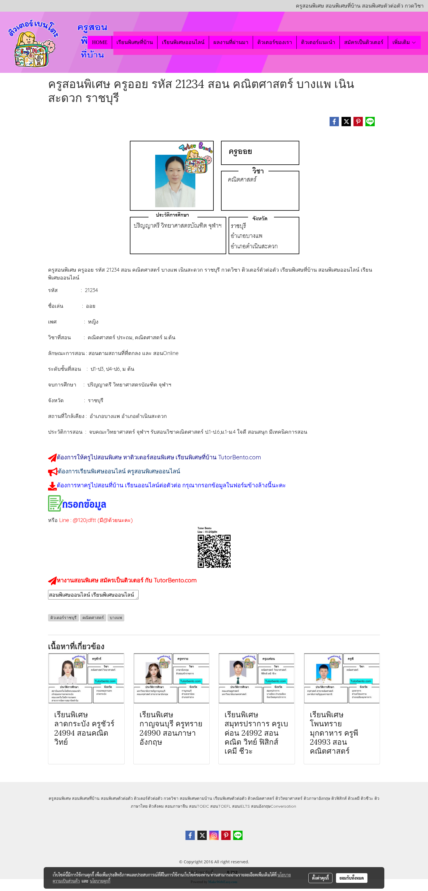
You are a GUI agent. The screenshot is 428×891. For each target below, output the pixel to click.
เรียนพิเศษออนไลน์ (183, 42)
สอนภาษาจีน (176, 806)
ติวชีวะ (367, 798)
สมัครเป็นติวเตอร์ (363, 42)
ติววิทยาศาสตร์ (289, 798)
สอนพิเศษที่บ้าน (86, 798)
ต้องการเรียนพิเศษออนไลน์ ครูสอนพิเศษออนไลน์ (119, 471)
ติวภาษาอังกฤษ (317, 798)
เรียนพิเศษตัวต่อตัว (230, 798)
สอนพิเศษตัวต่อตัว (117, 798)
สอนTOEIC (199, 806)
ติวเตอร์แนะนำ (318, 42)
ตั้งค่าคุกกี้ (320, 878)
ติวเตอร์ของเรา (274, 42)
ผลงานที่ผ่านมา (230, 42)
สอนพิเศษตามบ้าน (196, 798)
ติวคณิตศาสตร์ (261, 798)
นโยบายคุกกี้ (100, 880)
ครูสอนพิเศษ (60, 798)
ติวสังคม (156, 806)
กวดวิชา (171, 798)
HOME (99, 42)
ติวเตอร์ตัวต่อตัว (148, 798)
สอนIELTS (241, 806)
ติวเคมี (354, 798)
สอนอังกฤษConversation (273, 806)
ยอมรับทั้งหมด (351, 878)
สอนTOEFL (220, 806)
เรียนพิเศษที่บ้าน (134, 42)
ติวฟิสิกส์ (339, 798)
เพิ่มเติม (401, 42)
